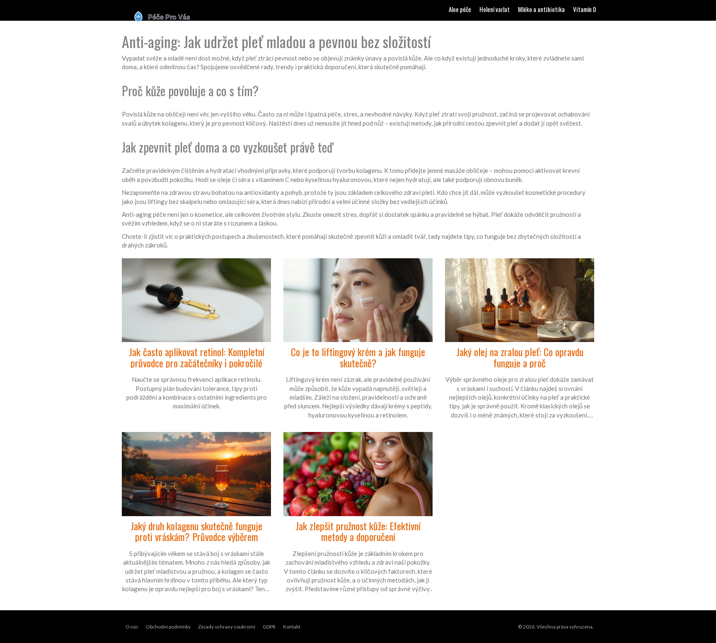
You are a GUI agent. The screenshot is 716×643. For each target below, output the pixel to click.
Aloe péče (460, 9)
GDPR (269, 627)
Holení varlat (494, 9)
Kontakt (291, 627)
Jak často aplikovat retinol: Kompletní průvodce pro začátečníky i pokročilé (196, 357)
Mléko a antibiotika (541, 9)
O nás (132, 627)
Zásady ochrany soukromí (226, 627)
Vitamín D (584, 9)
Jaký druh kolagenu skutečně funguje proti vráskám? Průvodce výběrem (196, 531)
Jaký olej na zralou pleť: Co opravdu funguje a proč (519, 357)
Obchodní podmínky (168, 627)
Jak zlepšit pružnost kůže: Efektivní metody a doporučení (358, 531)
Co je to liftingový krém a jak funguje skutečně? (358, 357)
